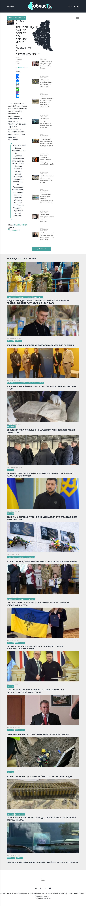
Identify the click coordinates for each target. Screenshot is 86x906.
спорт (24, 225)
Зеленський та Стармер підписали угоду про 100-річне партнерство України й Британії (36, 691)
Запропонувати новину (16, 18)
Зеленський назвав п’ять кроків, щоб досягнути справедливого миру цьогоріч (42, 518)
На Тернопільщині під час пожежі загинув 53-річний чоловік (46, 179)
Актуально (12, 297)
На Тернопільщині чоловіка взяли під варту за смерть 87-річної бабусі (47, 236)
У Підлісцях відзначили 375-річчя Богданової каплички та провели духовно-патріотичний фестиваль (38, 302)
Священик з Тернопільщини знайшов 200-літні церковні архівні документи (41, 431)
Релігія (29, 297)
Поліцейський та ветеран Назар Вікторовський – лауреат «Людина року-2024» (38, 604)
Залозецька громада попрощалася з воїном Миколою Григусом (46, 123)
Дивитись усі (41, 249)
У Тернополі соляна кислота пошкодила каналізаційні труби (47, 161)
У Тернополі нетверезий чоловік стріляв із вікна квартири (47, 218)
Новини (36, 53)
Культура (11, 426)
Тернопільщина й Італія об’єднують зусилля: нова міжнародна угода (41, 387)
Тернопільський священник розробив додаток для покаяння (40, 345)
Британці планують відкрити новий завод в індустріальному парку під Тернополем (40, 474)
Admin (18, 71)
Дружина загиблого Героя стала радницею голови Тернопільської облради (35, 647)
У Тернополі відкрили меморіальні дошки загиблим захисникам (42, 562)
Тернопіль (38, 297)
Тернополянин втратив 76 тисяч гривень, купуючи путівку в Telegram (46, 142)
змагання (17, 225)
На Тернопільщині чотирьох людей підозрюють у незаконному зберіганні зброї (46, 102)
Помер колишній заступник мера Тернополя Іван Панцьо (46, 65)
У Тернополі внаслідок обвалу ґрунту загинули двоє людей (46, 83)
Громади (21, 383)
